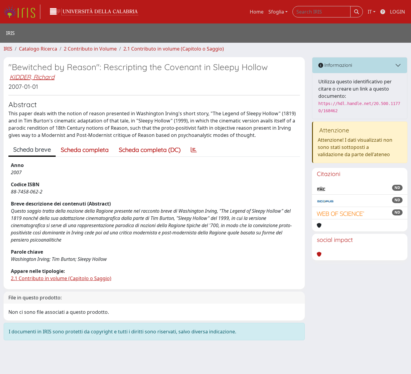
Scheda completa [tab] (85, 149)
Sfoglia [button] (276, 11)
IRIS (8, 48)
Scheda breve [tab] (32, 149)
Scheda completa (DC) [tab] (150, 149)
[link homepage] (22, 12)
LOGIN (397, 11)
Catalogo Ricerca (38, 48)
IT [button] (370, 11)
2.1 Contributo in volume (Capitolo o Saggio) (173, 48)
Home (257, 11)
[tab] (194, 150)
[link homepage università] (94, 12)
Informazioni (337, 65)
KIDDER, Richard (32, 77)
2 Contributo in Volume (90, 48)
